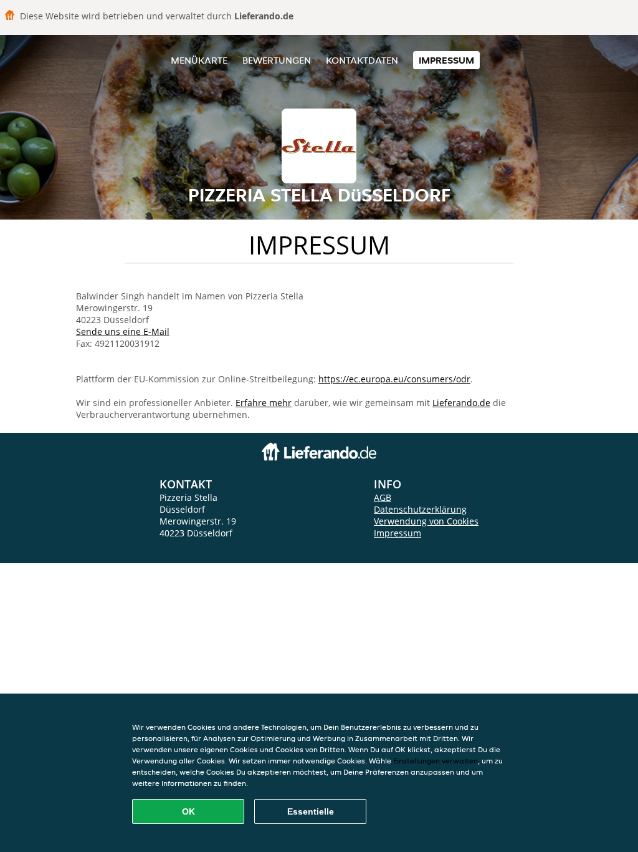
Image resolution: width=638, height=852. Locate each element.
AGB (382, 497)
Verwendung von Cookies (426, 521)
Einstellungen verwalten (435, 760)
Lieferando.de (461, 403)
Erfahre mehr (264, 403)
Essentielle (310, 811)
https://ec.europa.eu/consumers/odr (394, 379)
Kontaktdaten (362, 60)
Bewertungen (276, 60)
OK (188, 811)
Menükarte (199, 60)
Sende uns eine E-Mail (122, 331)
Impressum (446, 60)
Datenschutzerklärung (420, 509)
